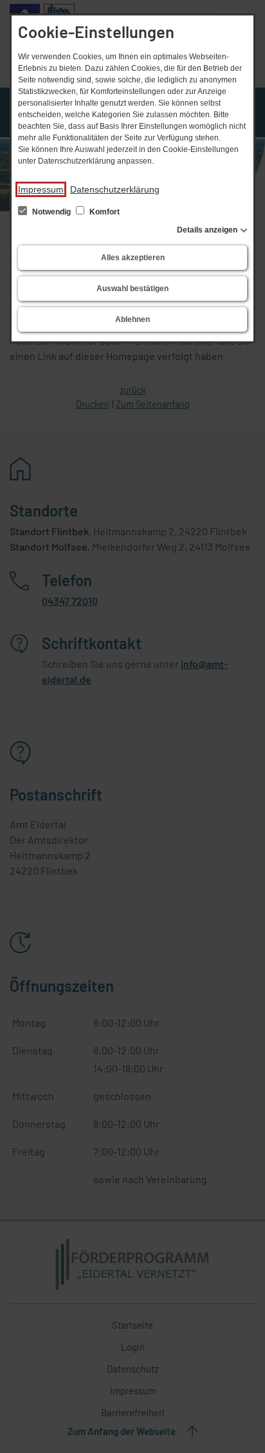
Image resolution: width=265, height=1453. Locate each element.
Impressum (41, 189)
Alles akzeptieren (133, 257)
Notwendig (51, 211)
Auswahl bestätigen (132, 288)
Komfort (103, 211)
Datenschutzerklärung (115, 189)
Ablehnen (132, 319)
